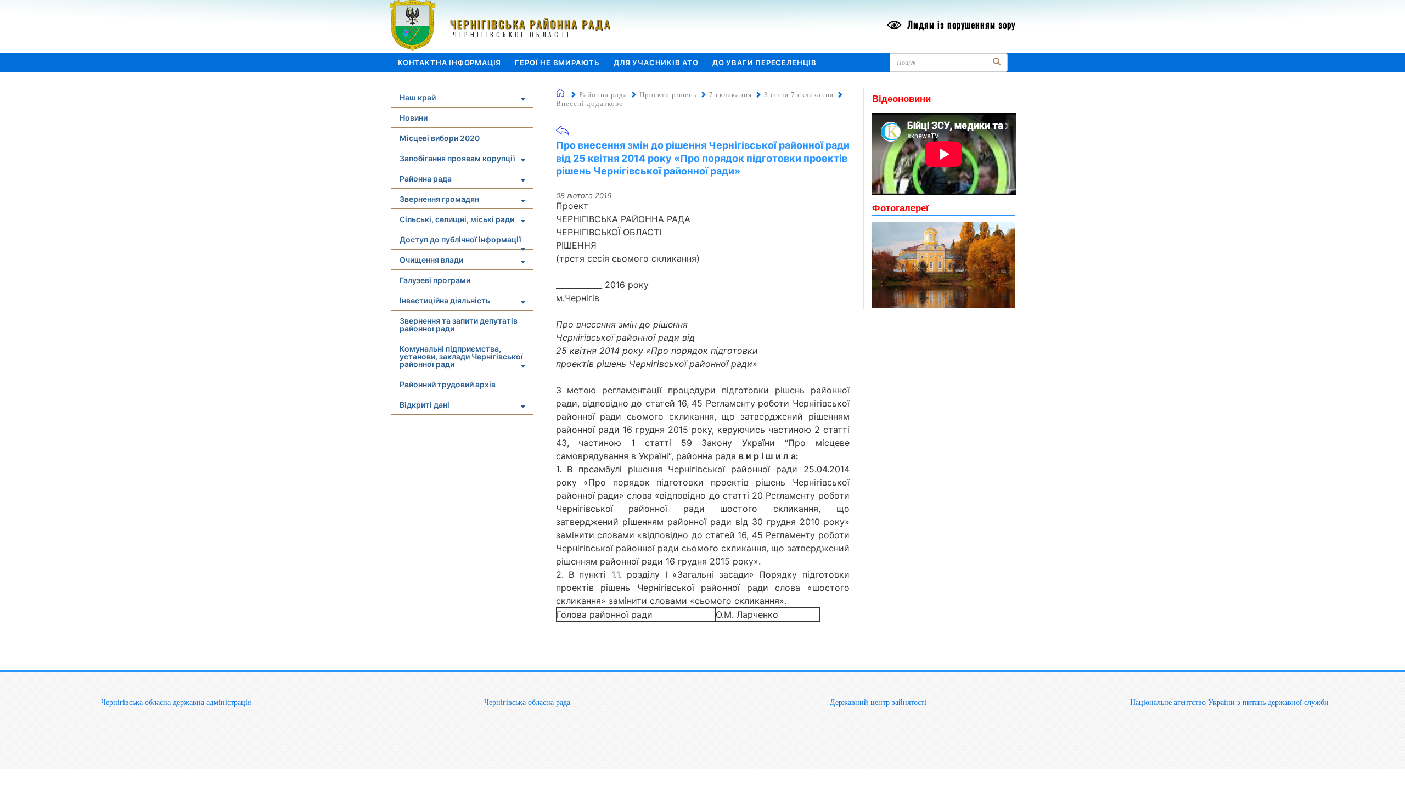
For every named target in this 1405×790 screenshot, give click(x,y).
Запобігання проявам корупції (457, 158)
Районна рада (426, 178)
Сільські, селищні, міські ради (457, 219)
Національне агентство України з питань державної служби (1229, 702)
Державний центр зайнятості (878, 702)
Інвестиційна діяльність (445, 300)
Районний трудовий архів (448, 384)
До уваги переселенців (764, 62)
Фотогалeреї (900, 207)
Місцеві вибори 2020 (440, 138)
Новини (414, 117)
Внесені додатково (589, 103)
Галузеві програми (435, 280)
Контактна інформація (449, 62)
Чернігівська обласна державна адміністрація (176, 702)
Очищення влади (431, 259)
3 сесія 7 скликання (799, 95)
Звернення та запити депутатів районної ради (459, 324)
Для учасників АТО (656, 62)
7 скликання (730, 95)
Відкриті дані (424, 404)
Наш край (418, 97)
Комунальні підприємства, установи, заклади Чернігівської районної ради (461, 356)
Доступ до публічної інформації (460, 239)
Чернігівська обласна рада (527, 702)
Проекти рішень (668, 95)
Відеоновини (901, 98)
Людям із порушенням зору (960, 24)
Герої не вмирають (557, 62)
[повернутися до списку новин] (562, 134)
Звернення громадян (439, 199)
